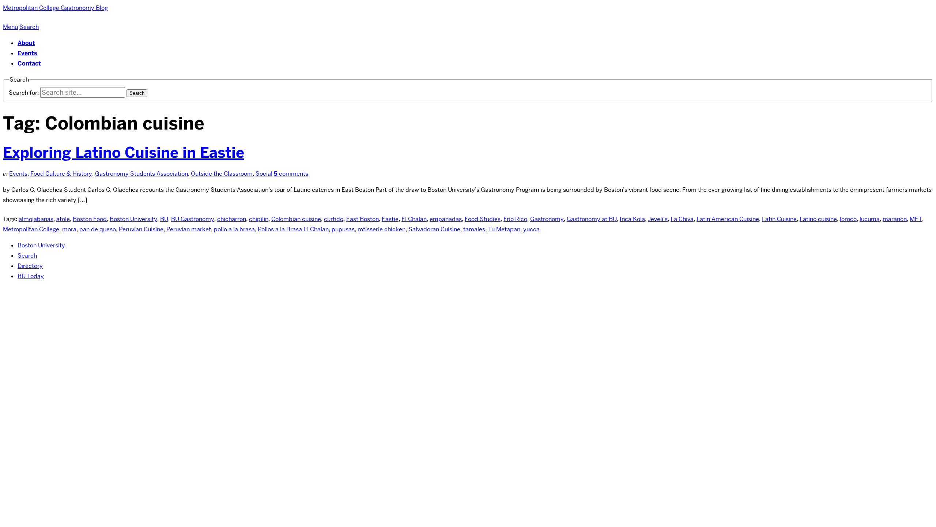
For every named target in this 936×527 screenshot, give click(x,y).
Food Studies (483, 219)
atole (63, 219)
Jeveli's (658, 219)
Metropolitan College (31, 229)
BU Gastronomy (192, 219)
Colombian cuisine (296, 219)
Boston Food (90, 219)
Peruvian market (188, 229)
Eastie (390, 219)
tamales (474, 229)
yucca (531, 229)
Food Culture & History (61, 173)
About (26, 43)
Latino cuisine (818, 219)
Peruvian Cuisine (141, 229)
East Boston (362, 219)
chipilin (258, 219)
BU (164, 219)
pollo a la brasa (234, 229)
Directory (30, 266)
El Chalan (414, 219)
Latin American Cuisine (728, 219)
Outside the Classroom (222, 173)
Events (27, 53)
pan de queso (97, 229)
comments (291, 173)
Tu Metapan (504, 229)
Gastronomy (547, 219)
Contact (29, 63)
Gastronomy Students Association (141, 173)
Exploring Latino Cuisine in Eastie (123, 152)
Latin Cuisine (779, 219)
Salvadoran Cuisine (434, 229)
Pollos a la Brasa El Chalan (293, 229)
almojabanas (36, 219)
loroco (848, 219)
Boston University (133, 219)
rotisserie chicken (381, 229)
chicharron (231, 219)
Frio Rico (515, 219)
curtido (333, 219)
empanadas (446, 219)
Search (27, 255)
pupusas (343, 229)
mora (69, 229)
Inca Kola (632, 219)
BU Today (31, 276)
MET (916, 219)
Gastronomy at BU (592, 219)
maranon (895, 219)
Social (264, 173)
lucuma (870, 219)
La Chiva (682, 219)
